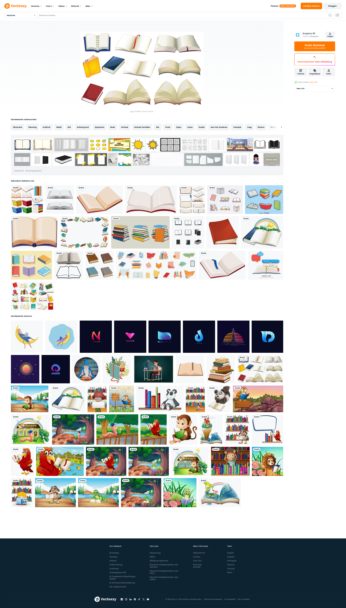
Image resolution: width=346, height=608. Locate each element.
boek (112, 127)
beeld (59, 127)
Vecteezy (113, 556)
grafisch (46, 127)
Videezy (112, 560)
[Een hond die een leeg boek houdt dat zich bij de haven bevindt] (55, 492)
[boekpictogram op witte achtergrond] (188, 232)
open (178, 127)
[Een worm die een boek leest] (179, 492)
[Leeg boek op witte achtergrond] (34, 232)
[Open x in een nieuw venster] (143, 599)
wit (69, 127)
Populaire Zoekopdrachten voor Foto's (164, 572)
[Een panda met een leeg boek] (219, 399)
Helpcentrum (199, 552)
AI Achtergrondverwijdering (122, 582)
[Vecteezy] (15, 6)
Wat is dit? (313, 82)
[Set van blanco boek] (192, 199)
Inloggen (332, 6)
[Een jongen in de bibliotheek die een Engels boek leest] (22, 492)
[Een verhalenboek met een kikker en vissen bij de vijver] (220, 492)
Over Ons (197, 560)
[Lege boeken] (260, 369)
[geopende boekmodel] (60, 199)
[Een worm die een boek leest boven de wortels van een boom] (73, 429)
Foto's (49, 6)
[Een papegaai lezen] (22, 461)
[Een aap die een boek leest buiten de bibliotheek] (190, 461)
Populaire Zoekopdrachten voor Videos (164, 578)
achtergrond (83, 127)
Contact (196, 556)
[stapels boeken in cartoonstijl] (140, 232)
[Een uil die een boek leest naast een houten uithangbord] (121, 399)
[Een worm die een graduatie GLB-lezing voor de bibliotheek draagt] (30, 429)
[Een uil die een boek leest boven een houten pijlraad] (258, 399)
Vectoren (35, 6)
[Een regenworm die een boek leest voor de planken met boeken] (195, 399)
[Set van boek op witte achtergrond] (27, 199)
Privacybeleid (229, 599)
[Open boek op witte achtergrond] (99, 199)
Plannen (274, 6)
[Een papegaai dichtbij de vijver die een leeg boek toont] (60, 461)
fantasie (237, 127)
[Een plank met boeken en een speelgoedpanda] (160, 399)
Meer (88, 6)
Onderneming (115, 564)
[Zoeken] (330, 15)
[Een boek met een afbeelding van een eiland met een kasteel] (211, 429)
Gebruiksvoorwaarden (213, 599)
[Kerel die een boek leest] (153, 369)
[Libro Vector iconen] (31, 265)
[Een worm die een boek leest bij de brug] (148, 461)
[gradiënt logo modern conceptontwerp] (96, 337)
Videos (61, 6)
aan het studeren (219, 127)
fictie (167, 127)
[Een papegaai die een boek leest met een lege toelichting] (267, 429)
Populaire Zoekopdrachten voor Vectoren (164, 565)
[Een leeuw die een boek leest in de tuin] (267, 461)
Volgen (330, 36)
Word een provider (197, 565)
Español (230, 556)
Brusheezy (114, 552)
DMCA (152, 556)
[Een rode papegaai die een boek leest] (106, 461)
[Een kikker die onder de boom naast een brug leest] (141, 492)
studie (202, 127)
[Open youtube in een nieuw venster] (148, 599)
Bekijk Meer (271, 159)
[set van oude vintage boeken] (99, 265)
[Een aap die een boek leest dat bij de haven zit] (29, 399)
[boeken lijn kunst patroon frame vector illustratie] (84, 232)
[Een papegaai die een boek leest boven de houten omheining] (153, 429)
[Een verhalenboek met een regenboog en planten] (262, 232)
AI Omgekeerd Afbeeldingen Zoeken (122, 577)
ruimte (261, 127)
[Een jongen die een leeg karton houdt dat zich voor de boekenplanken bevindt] (97, 399)
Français (231, 568)
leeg (249, 127)
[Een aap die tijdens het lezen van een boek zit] (183, 429)
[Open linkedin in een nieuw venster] (130, 599)
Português (232, 560)
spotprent (99, 127)
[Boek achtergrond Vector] (265, 265)
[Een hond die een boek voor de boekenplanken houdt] (237, 429)
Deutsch (231, 564)
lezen (190, 127)
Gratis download (314, 46)
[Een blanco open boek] (151, 199)
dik (157, 127)
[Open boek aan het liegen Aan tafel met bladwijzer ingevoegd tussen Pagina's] (190, 369)
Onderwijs (114, 568)
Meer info (300, 88)
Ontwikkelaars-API (117, 572)
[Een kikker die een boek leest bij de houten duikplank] (98, 492)
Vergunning (155, 552)
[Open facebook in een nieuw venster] (122, 599)
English (230, 552)
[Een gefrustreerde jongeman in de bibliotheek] (230, 461)
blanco (273, 127)
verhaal (124, 127)
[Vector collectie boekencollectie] (264, 199)
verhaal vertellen (142, 127)
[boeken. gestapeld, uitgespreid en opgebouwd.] (225, 199)
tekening (32, 127)
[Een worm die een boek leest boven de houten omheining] (117, 429)
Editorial (75, 6)
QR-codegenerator (117, 586)
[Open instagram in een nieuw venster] (126, 599)
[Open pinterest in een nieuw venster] (135, 599)
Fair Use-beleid (243, 599)
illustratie (17, 127)
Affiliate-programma (159, 560)
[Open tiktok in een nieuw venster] (139, 599)
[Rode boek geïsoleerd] (223, 232)
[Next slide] (279, 127)
